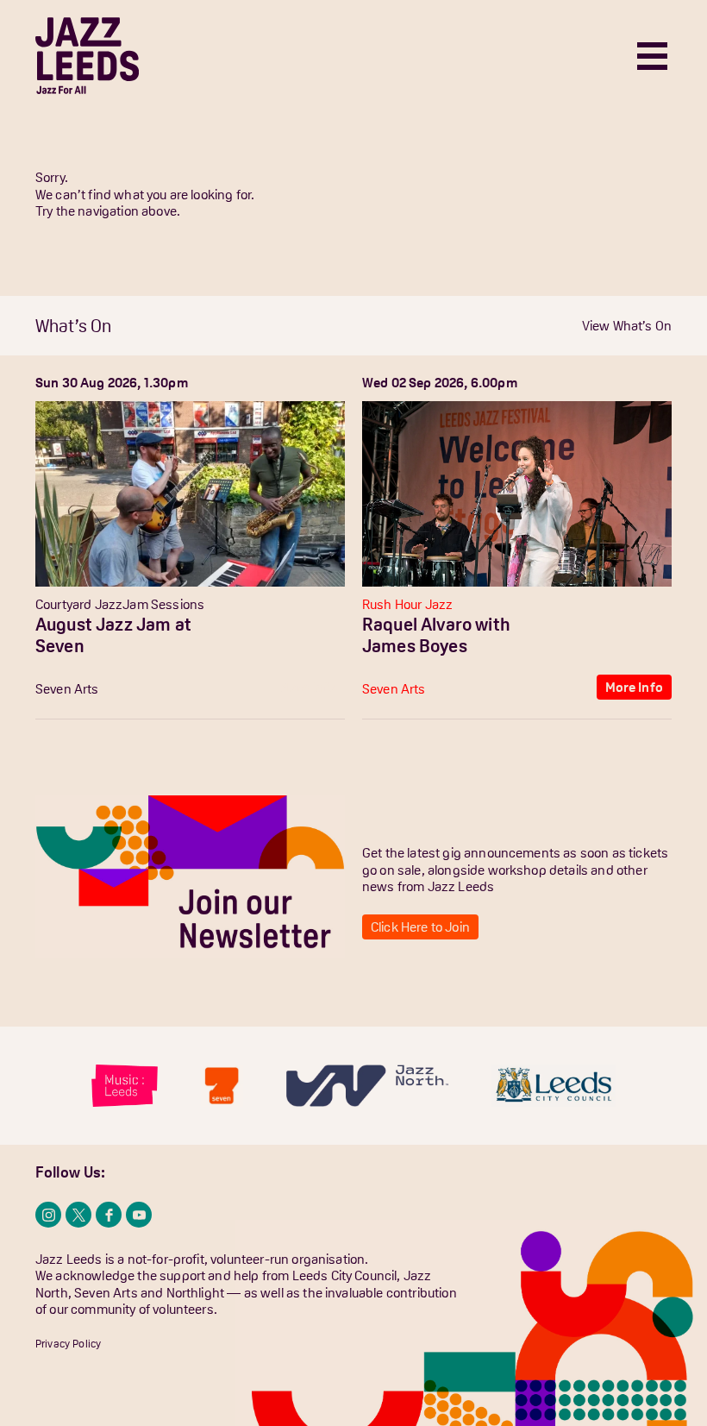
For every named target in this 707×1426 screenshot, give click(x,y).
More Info (307, 686)
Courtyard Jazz (78, 604)
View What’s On (627, 325)
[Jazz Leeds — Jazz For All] (87, 55)
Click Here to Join (420, 926)
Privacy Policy (68, 1343)
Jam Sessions (163, 604)
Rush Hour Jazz (407, 604)
